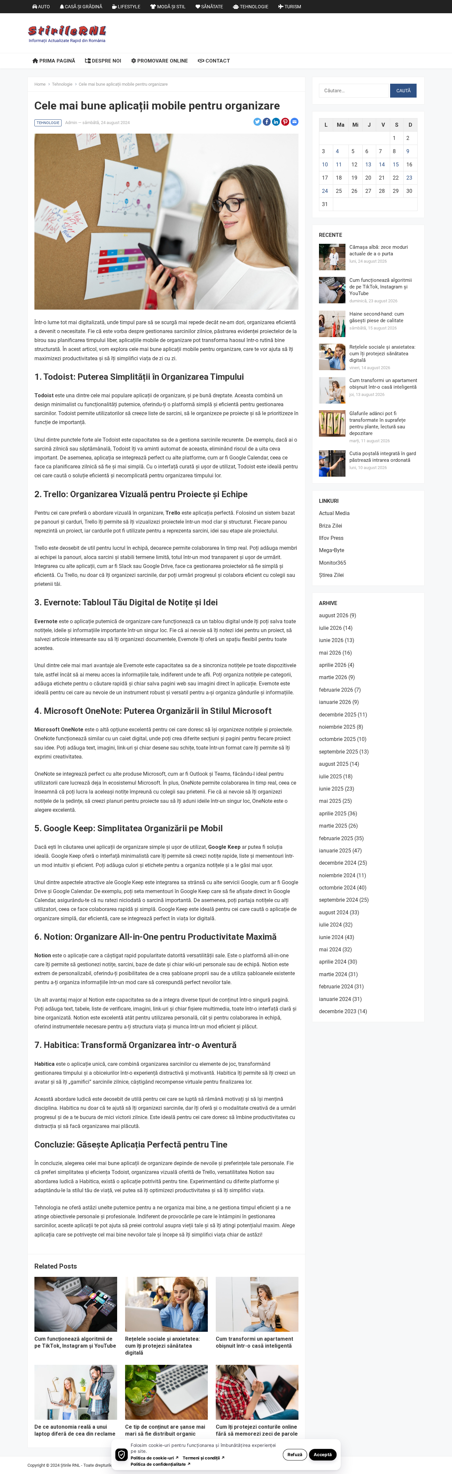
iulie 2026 (330, 628)
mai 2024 (330, 949)
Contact (217, 61)
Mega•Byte (331, 550)
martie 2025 (333, 826)
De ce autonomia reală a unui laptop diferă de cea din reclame (74, 1430)
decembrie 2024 (337, 863)
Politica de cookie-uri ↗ (155, 1457)
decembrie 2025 (337, 715)
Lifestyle (128, 6)
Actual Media (334, 513)
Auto (43, 6)
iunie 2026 (331, 640)
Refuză (295, 1454)
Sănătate (211, 6)
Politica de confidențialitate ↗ (161, 1463)
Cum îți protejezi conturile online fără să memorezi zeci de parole (257, 1430)
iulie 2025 (330, 776)
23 (409, 178)
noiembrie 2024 (337, 875)
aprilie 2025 (332, 813)
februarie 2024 (336, 986)
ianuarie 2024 (335, 999)
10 (325, 164)
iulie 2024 (330, 925)
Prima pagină (56, 61)
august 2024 (333, 912)
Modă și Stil (171, 6)
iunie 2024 (331, 937)
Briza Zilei (330, 526)
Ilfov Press (331, 538)
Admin (71, 122)
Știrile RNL (70, 1465)
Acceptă (323, 1454)
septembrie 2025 (338, 752)
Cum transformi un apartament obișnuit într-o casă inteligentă (254, 1342)
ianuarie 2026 (335, 702)
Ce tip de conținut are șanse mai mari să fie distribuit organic (165, 1430)
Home (40, 84)
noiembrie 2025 (337, 727)
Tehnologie (253, 6)
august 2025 (333, 764)
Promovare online (162, 61)
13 (368, 164)
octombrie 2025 (337, 739)
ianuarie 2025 (335, 850)
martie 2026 (333, 677)
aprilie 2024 (332, 962)
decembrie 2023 (337, 1011)
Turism (292, 6)
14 (382, 164)
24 (325, 191)
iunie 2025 (331, 789)
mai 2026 (330, 653)
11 (339, 164)
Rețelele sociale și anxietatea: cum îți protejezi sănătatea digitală (162, 1346)
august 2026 (333, 615)
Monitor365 (332, 563)
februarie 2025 (336, 838)
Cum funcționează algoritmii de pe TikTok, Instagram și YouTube (75, 1342)
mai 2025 (330, 801)
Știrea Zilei (331, 575)
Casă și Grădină (83, 6)
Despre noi (106, 61)
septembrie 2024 (338, 900)
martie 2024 (333, 974)
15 (396, 164)
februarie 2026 (336, 690)
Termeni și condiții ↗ (204, 1457)
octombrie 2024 (337, 888)
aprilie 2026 (332, 665)
